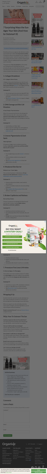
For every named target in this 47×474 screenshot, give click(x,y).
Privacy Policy (9, 472)
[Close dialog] (45, 221)
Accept (38, 470)
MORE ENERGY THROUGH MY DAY (12, 236)
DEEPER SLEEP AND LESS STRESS (12, 247)
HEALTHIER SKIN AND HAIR (12, 243)
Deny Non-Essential (38, 472)
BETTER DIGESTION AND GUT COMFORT (12, 240)
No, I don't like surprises (12, 250)
